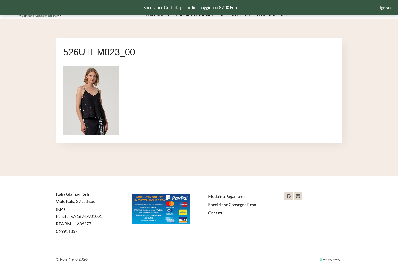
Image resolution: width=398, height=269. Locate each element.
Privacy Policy (331, 259)
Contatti (216, 212)
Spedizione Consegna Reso (232, 204)
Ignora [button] (386, 7)
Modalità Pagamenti (226, 196)
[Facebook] (288, 196)
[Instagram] (298, 196)
